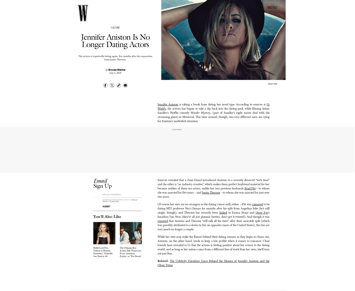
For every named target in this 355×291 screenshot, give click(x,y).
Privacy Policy (114, 201)
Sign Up (102, 183)
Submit (106, 206)
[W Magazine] (83, 13)
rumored (257, 204)
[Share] (105, 85)
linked (223, 213)
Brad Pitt (250, 189)
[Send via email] (125, 85)
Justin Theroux (211, 193)
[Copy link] (118, 85)
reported (163, 221)
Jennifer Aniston (168, 105)
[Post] (112, 85)
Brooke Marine (116, 69)
